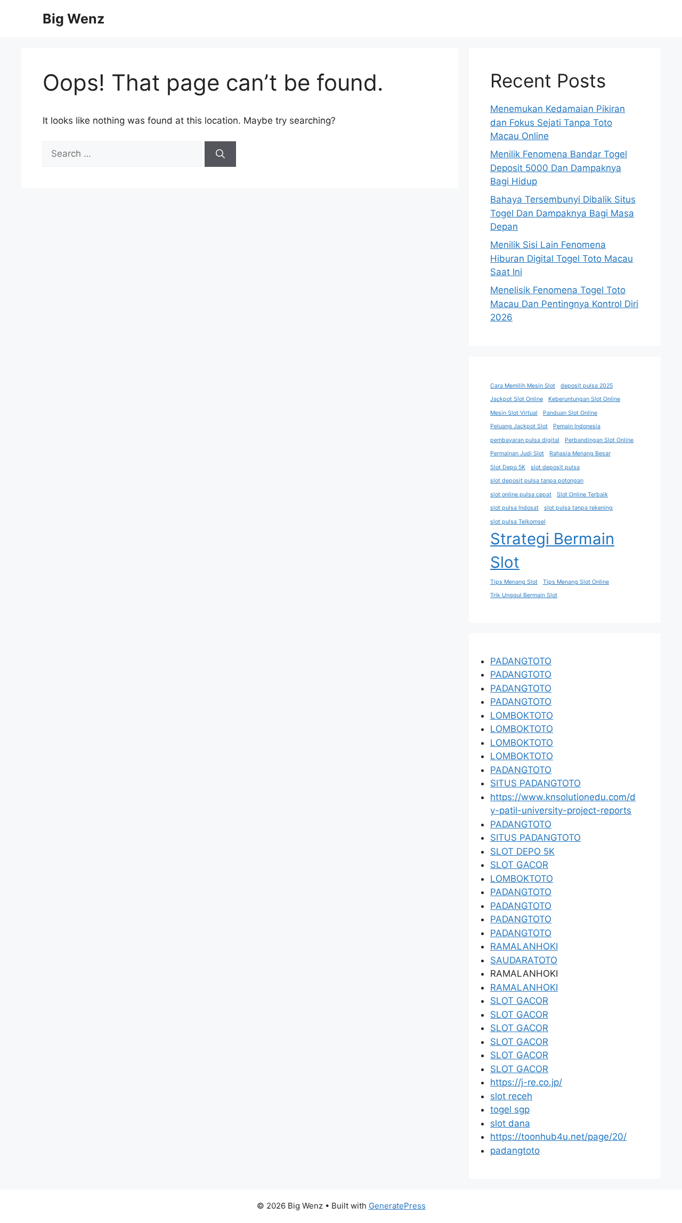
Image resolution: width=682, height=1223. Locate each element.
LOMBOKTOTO (521, 715)
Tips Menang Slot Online (576, 581)
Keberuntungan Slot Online (584, 399)
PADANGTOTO (520, 661)
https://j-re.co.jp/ (526, 1082)
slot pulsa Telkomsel (518, 521)
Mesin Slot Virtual (514, 412)
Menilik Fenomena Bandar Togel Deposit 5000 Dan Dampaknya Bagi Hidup (558, 168)
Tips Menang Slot (514, 581)
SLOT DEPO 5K (522, 851)
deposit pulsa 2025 (587, 385)
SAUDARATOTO (523, 960)
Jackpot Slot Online (516, 399)
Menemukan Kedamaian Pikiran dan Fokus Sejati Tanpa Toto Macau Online (557, 122)
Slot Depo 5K (507, 467)
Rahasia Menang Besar (580, 453)
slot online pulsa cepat (520, 494)
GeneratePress (397, 1206)
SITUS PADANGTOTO (535, 783)
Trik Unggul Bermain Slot (523, 595)
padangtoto (515, 1150)
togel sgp (510, 1109)
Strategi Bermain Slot (552, 550)
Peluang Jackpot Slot (519, 426)
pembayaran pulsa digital (524, 440)
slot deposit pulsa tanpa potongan (536, 480)
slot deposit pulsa (555, 467)
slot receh (511, 1096)
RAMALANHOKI (524, 946)
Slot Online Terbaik (582, 494)
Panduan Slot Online (570, 412)
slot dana (510, 1123)
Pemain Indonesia (576, 426)
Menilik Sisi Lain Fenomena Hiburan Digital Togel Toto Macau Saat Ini (561, 258)
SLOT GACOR (519, 864)
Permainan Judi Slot (517, 453)
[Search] (220, 154)
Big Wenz (73, 19)
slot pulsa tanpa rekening (578, 507)
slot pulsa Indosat (514, 507)
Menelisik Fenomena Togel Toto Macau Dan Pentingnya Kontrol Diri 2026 (564, 304)
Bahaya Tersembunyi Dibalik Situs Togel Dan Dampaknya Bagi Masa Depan (563, 213)
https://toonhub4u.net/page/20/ (558, 1136)
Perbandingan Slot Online (599, 440)
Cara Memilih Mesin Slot (522, 385)
